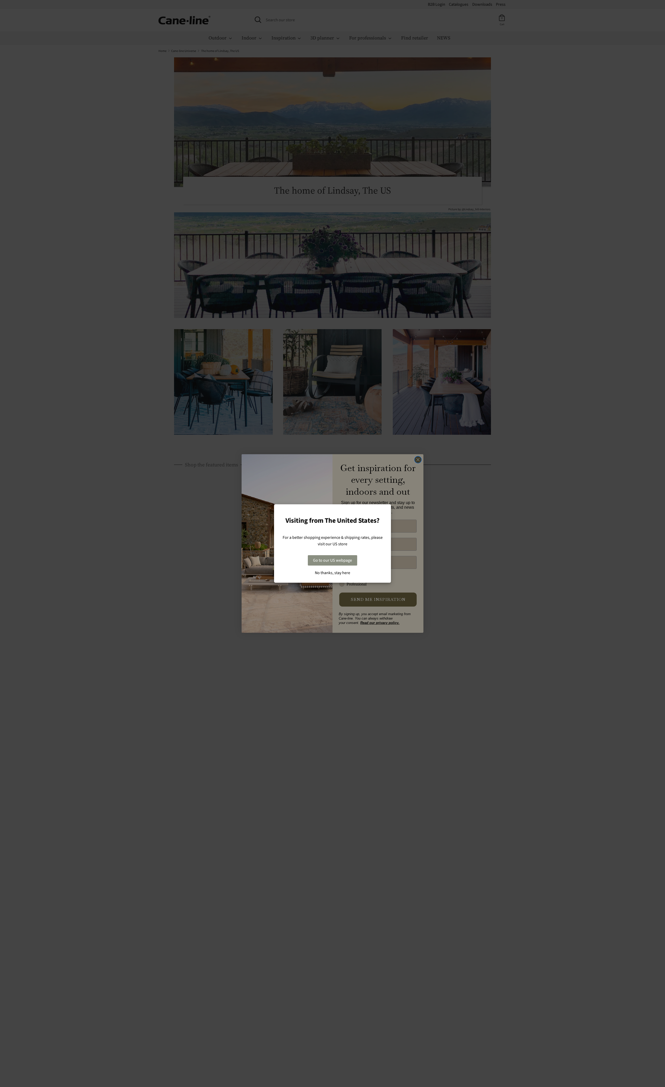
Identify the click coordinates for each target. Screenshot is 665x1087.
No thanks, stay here (332, 573)
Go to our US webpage (332, 560)
